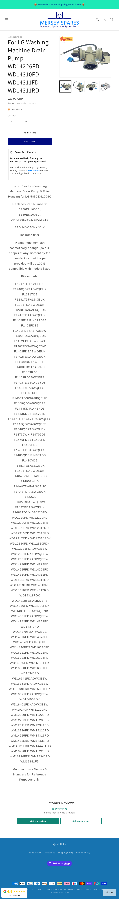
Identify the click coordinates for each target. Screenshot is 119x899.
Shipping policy (82, 889)
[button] (6, 19)
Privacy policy (51, 889)
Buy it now (30, 141)
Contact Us (49, 852)
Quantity (11, 115)
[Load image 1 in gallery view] (65, 86)
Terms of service (66, 889)
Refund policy (37, 889)
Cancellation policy (61, 892)
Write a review (38, 821)
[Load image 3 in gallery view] (92, 86)
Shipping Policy (65, 852)
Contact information (100, 889)
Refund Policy (83, 852)
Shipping (12, 103)
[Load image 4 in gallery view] (105, 86)
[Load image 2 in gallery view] (79, 86)
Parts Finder (35, 852)
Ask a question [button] (81, 821)
